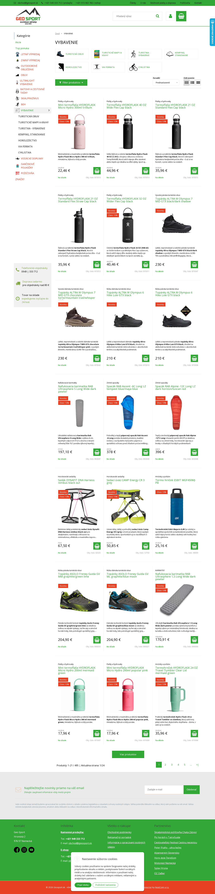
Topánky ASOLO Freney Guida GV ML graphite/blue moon (127, 575)
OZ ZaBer (159, 873)
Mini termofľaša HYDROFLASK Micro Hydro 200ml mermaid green (76, 670)
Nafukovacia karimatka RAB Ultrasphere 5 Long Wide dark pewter (77, 388)
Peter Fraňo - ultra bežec (168, 847)
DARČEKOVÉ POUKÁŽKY (27, 166)
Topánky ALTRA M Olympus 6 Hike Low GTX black (173, 294)
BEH (23, 104)
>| (197, 764)
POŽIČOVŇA (27, 173)
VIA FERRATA (25, 146)
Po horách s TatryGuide (167, 837)
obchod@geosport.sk (28, 2)
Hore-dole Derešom (165, 858)
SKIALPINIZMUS (30, 98)
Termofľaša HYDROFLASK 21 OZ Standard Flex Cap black (175, 106)
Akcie (18, 42)
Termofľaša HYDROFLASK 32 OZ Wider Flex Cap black (126, 200)
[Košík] (182, 16)
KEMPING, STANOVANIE (31, 134)
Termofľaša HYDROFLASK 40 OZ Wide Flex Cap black (126, 106)
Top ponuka (22, 48)
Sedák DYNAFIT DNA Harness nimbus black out (76, 481)
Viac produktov (128, 754)
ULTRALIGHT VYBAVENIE (27, 82)
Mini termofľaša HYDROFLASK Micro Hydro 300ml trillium (76, 106)
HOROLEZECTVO (27, 140)
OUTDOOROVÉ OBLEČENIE (29, 67)
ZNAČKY (19, 179)
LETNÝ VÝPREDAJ (30, 54)
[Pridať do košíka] (97, 170)
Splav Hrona (161, 868)
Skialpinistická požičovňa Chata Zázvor (175, 832)
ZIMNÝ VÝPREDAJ (30, 60)
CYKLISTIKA (24, 152)
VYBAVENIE (27, 110)
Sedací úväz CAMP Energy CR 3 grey (126, 481)
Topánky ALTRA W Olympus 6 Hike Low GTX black (125, 294)
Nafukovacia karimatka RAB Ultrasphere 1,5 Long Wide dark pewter (175, 576)
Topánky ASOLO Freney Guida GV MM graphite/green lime (79, 575)
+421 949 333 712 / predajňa (58, 2)
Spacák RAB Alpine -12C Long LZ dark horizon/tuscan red (175, 387)
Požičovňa (185, 2)
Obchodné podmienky (119, 832)
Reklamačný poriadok (119, 837)
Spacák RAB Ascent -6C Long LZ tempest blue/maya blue (126, 387)
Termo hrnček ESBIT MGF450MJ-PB (175, 481)
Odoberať (192, 789)
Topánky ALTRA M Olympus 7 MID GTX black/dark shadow (173, 200)
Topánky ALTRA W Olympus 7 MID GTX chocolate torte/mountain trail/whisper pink (76, 296)
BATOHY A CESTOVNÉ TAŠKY (32, 91)
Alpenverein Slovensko (166, 852)
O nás (143, 2)
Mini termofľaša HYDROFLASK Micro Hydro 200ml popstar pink (127, 669)
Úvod (57, 33)
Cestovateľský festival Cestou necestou (175, 842)
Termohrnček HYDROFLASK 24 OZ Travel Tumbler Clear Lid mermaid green (176, 670)
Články (133, 2)
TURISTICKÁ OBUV (28, 116)
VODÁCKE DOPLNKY (32, 158)
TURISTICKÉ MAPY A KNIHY (33, 122)
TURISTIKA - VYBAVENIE (31, 128)
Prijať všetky (83, 885)
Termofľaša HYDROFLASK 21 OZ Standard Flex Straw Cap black (78, 200)
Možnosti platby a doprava (163, 2)
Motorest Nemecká (165, 863)
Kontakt (198, 2)
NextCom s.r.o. (162, 887)
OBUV (24, 75)
